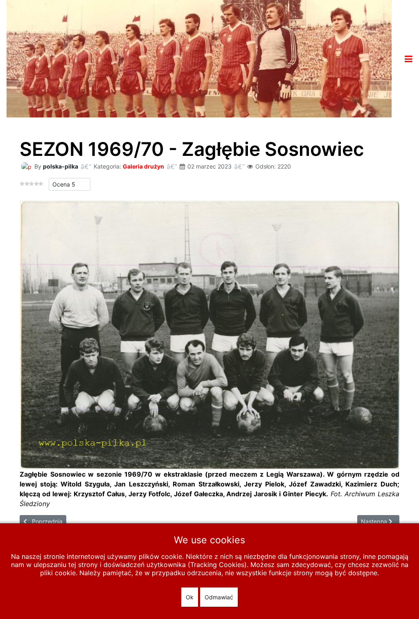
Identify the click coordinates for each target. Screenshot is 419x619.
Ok (190, 597)
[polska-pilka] (26, 165)
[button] (408, 58)
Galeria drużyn (143, 166)
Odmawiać (219, 597)
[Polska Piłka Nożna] (199, 58)
